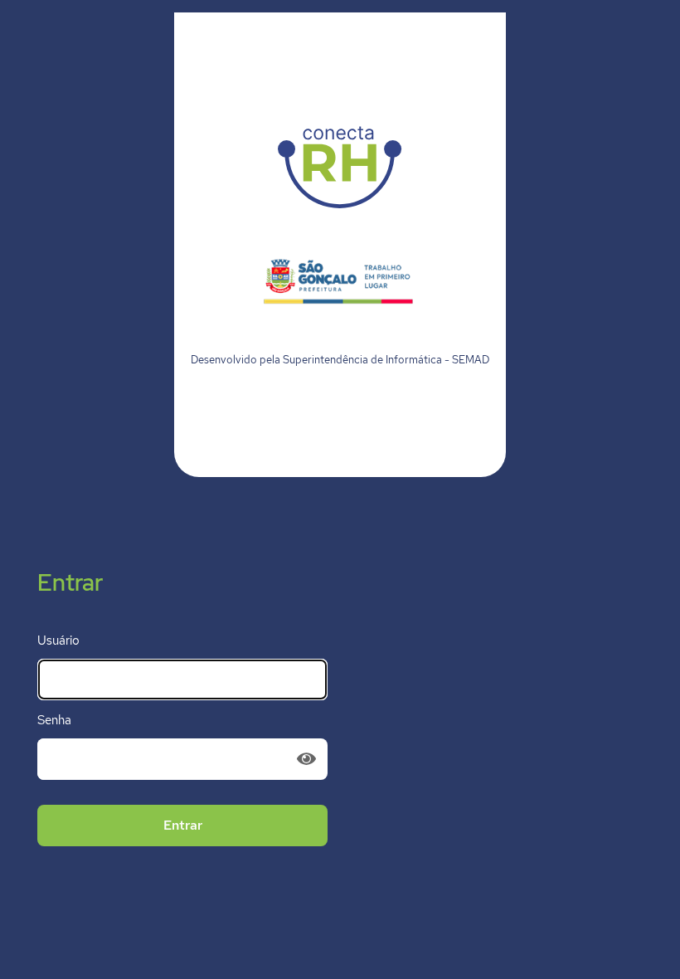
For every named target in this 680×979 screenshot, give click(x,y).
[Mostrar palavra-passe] (308, 759)
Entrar (182, 825)
